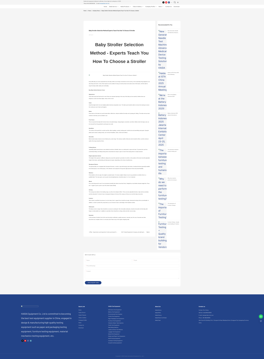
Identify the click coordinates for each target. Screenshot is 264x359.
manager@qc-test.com (104, 3)
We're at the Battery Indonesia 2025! (172, 95)
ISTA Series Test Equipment (115, 309)
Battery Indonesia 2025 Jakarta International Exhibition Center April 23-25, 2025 (173, 114)
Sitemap (146, 356)
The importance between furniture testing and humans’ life (173, 150)
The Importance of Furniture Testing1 (172, 204)
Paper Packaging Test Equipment (116, 318)
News (89, 10)
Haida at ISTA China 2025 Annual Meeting (173, 73)
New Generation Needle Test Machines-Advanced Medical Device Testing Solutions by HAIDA (173, 31)
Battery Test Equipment (114, 312)
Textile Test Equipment (113, 325)
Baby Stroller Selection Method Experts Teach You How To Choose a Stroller (120, 10)
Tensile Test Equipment (114, 316)
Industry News (96, 10)
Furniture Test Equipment (114, 320)
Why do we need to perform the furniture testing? (172, 179)
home (85, 10)
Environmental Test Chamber (115, 314)
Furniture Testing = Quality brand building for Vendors (173, 223)
